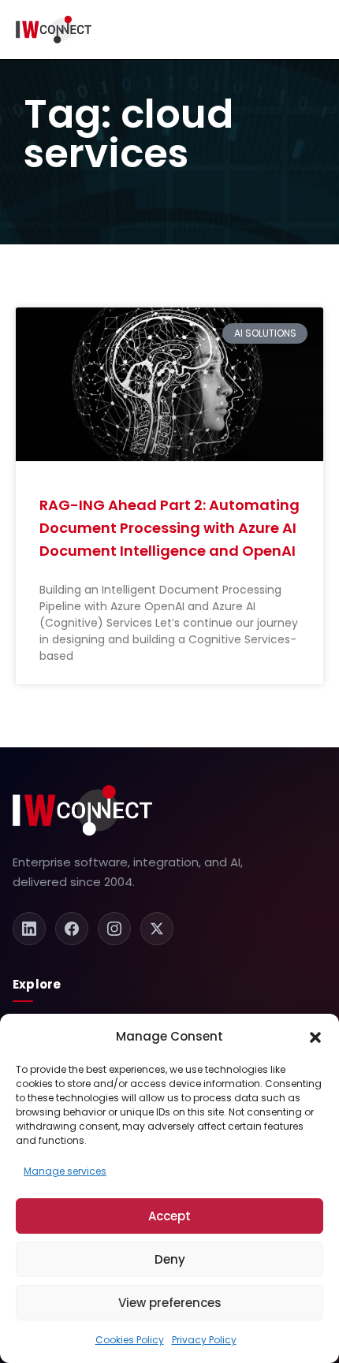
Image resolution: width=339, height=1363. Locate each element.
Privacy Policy (204, 1339)
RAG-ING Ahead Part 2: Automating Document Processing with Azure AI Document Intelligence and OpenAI (169, 528)
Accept (169, 1216)
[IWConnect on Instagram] (114, 928)
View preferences (170, 1302)
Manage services (65, 1171)
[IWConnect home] (82, 810)
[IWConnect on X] (156, 928)
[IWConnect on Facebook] (71, 928)
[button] (315, 1037)
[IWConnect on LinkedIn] (29, 928)
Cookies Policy (129, 1339)
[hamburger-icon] (313, 29)
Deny (170, 1259)
